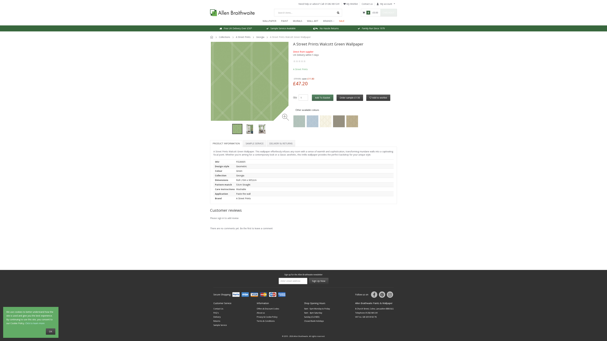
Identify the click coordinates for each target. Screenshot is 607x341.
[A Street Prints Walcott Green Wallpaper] (237, 129)
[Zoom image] (285, 117)
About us (261, 312)
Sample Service (255, 143)
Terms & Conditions (266, 321)
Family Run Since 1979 (372, 28)
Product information (226, 143)
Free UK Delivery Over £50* (237, 28)
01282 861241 (332, 3)
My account (386, 3)
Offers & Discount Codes (268, 308)
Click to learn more (35, 323)
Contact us (367, 3)
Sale (341, 20)
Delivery (217, 317)
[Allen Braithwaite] (232, 12)
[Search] (338, 12)
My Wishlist (352, 3)
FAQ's (216, 312)
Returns (216, 321)
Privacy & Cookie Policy (267, 317)
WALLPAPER (269, 20)
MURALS (297, 20)
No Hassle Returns (328, 28)
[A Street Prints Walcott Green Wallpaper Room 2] (262, 129)
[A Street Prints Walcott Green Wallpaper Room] (249, 129)
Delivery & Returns (281, 143)
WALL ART (312, 20)
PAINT (284, 20)
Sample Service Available (282, 28)
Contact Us (218, 308)
